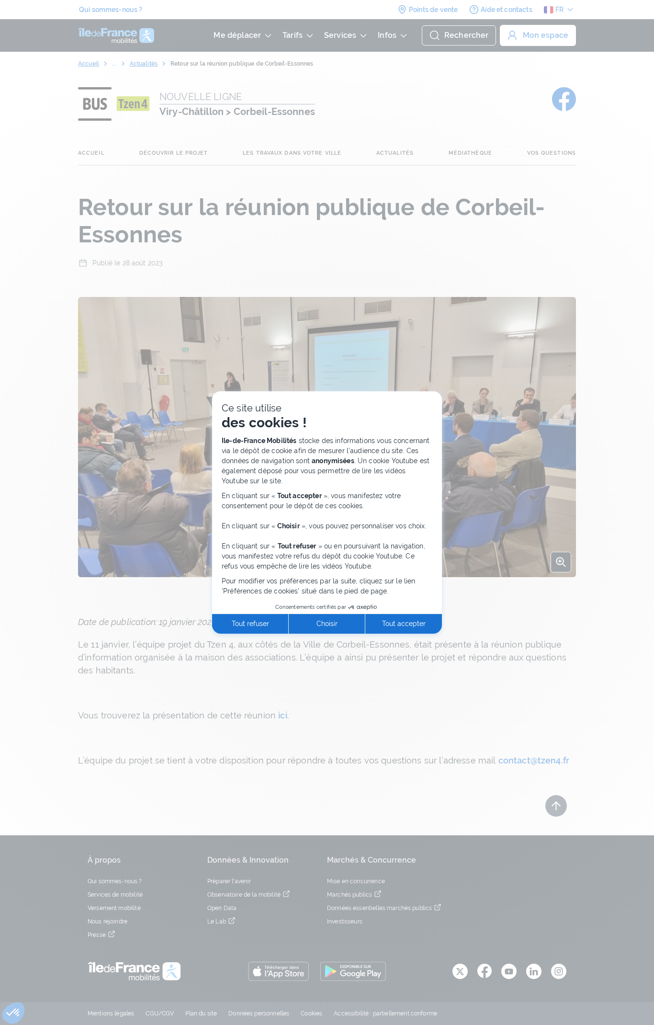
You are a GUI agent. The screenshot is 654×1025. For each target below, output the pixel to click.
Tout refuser (250, 623)
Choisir (327, 623)
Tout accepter (404, 623)
